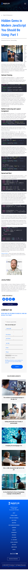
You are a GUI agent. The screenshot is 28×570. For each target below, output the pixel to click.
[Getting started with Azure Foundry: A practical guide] (14, 415)
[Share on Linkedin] (7, 299)
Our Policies (5, 566)
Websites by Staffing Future (19, 566)
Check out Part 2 (4, 253)
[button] (7, 15)
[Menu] (25, 4)
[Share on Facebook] (10, 299)
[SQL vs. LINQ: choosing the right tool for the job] (14, 461)
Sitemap (10, 566)
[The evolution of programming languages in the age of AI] (14, 390)
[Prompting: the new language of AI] (14, 438)
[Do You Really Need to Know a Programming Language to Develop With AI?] (14, 485)
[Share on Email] (3, 299)
